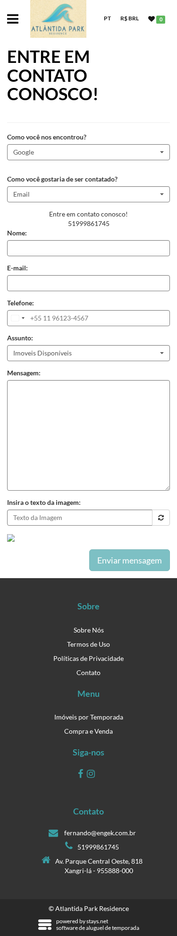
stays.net (97, 921)
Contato (88, 672)
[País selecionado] (17, 318)
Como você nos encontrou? (46, 137)
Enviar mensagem (129, 560)
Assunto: (20, 338)
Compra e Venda (88, 731)
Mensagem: (24, 373)
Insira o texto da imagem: (44, 502)
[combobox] (88, 152)
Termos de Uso (88, 644)
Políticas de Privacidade (88, 658)
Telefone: (20, 303)
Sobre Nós (89, 630)
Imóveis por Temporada (88, 717)
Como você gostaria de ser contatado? (62, 179)
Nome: (17, 233)
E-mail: (17, 268)
